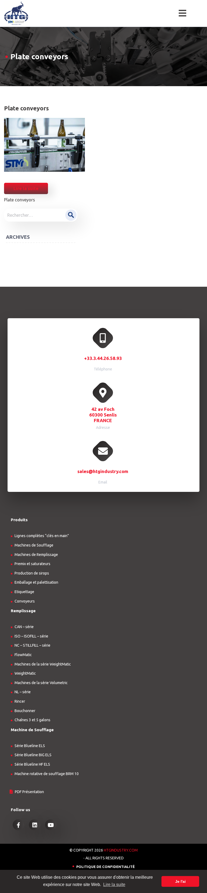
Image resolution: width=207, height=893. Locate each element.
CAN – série (24, 627)
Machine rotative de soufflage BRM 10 (47, 774)
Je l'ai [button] (180, 881)
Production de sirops (32, 573)
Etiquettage (24, 592)
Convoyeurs (25, 601)
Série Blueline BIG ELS (33, 755)
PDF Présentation (29, 792)
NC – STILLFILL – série (32, 645)
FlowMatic (23, 655)
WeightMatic (25, 673)
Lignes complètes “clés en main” (42, 536)
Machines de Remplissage (36, 554)
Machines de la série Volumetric (41, 683)
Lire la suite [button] (114, 884)
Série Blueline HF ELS (32, 764)
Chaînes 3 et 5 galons (32, 720)
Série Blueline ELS (30, 746)
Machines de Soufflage (34, 545)
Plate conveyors (19, 199)
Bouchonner (25, 711)
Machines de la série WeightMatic (43, 664)
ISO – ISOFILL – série (31, 636)
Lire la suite (26, 188)
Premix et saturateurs (32, 564)
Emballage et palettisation (36, 582)
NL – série (23, 692)
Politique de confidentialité (105, 867)
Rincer (20, 701)
